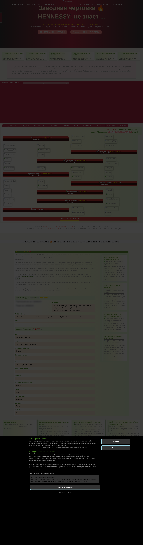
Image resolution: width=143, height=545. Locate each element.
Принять (116, 441)
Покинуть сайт (62, 492)
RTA (69, 492)
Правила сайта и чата (48, 447)
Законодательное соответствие (64, 447)
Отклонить (116, 448)
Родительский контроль (80, 447)
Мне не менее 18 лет (65, 487)
